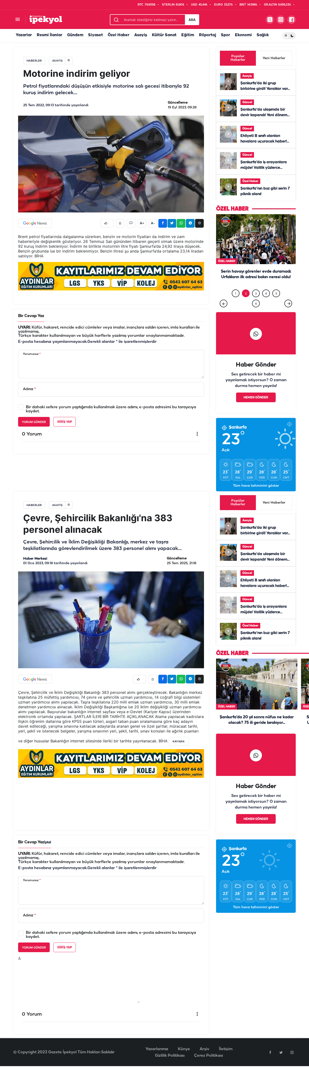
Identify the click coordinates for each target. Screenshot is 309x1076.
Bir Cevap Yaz (31, 316)
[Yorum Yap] (131, 223)
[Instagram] (292, 1062)
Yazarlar (24, 35)
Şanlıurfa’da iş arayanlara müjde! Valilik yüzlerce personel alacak (263, 167)
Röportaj (207, 35)
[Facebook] (270, 1062)
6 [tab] (256, 313)
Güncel (247, 102)
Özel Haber (118, 35)
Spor (225, 35)
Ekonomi (243, 35)
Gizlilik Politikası (169, 1065)
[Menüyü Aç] (17, 19)
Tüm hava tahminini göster (256, 496)
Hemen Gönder (256, 407)
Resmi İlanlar (49, 35)
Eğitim (187, 35)
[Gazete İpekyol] (45, 19)
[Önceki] (223, 313)
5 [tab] (276, 303)
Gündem (75, 35)
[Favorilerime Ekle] (120, 223)
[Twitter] (281, 1062)
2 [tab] (246, 303)
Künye (184, 1059)
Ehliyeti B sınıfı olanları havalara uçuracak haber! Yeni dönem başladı (263, 141)
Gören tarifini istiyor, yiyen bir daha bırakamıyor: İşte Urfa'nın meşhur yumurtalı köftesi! (256, 287)
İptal (47, 852)
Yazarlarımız (157, 1059)
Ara (192, 20)
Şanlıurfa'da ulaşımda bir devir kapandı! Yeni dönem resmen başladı (263, 115)
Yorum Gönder (34, 422)
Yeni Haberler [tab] (274, 58)
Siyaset (95, 35)
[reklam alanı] (111, 276)
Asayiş (140, 35)
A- (153, 223)
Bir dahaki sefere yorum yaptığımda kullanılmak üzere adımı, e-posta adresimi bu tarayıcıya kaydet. (111, 409)
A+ (142, 223)
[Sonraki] (288, 313)
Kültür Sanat (164, 35)
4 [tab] (266, 303)
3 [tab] (256, 303)
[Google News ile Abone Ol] (35, 223)
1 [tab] (235, 303)
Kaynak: (179, 751)
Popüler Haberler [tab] (238, 58)
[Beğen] (106, 223)
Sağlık (263, 35)
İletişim (225, 1059)
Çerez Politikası (208, 1065)
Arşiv (204, 1059)
